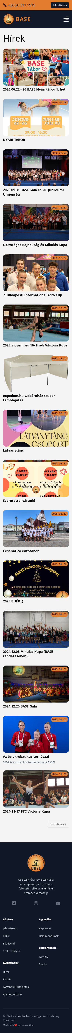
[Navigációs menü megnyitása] (66, 19)
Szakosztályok (11, 951)
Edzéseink (9, 943)
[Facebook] (14, 903)
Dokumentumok (49, 936)
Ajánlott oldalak (12, 994)
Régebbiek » (58, 824)
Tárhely (43, 956)
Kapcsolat (45, 928)
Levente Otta (27, 1025)
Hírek (6, 972)
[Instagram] (36, 903)
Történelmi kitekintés (16, 987)
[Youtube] (58, 903)
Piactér (7, 979)
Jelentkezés (60, 5)
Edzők (6, 936)
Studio (43, 964)
